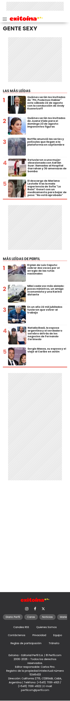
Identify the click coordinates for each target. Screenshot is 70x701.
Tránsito (54, 643)
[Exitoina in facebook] (35, 608)
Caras (31, 617)
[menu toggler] (4, 18)
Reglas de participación (26, 643)
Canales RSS (21, 627)
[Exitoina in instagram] (26, 608)
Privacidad (39, 635)
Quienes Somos (46, 627)
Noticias (47, 617)
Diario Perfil (13, 617)
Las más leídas (17, 91)
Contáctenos (16, 635)
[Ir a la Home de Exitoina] (26, 19)
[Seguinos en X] (43, 608)
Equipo (57, 635)
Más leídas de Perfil (21, 258)
